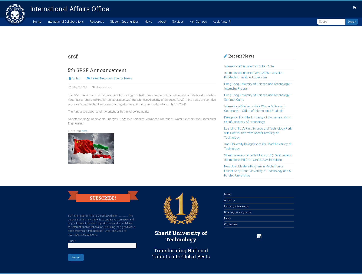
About (162, 21)
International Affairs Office (69, 9)
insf (105, 87)
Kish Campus (198, 21)
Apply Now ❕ (222, 21)
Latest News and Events (107, 78)
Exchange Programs (236, 206)
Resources (97, 21)
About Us (229, 200)
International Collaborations (65, 21)
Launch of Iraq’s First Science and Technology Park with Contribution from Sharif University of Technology (258, 133)
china (99, 87)
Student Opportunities (124, 21)
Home (37, 21)
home (227, 194)
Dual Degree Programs (237, 212)
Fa (354, 7)
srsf (109, 87)
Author (76, 78)
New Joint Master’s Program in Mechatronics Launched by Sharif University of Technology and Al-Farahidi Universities (258, 171)
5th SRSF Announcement (97, 70)
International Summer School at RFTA (249, 66)
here (84, 130)
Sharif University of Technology (181, 236)
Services (178, 21)
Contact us (230, 224)
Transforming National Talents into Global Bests (181, 253)
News (148, 21)
